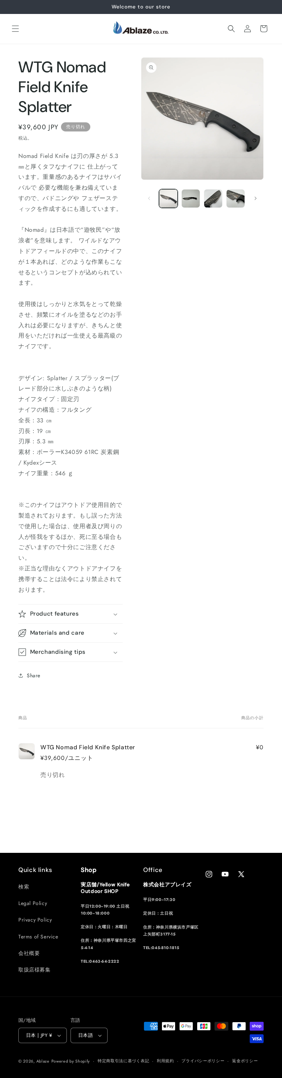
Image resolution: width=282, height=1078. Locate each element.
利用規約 (165, 1061)
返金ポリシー (245, 1061)
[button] (15, 29)
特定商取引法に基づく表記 (123, 1061)
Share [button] (33, 675)
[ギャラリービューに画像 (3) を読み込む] (213, 198)
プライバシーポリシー (202, 1061)
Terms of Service (38, 936)
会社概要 (29, 953)
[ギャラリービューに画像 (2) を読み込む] (190, 198)
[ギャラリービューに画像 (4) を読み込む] (235, 198)
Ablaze (43, 1061)
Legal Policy (32, 903)
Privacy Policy (35, 919)
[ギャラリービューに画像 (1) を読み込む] (168, 198)
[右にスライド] (255, 198)
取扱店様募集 (34, 969)
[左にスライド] (149, 198)
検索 (23, 886)
